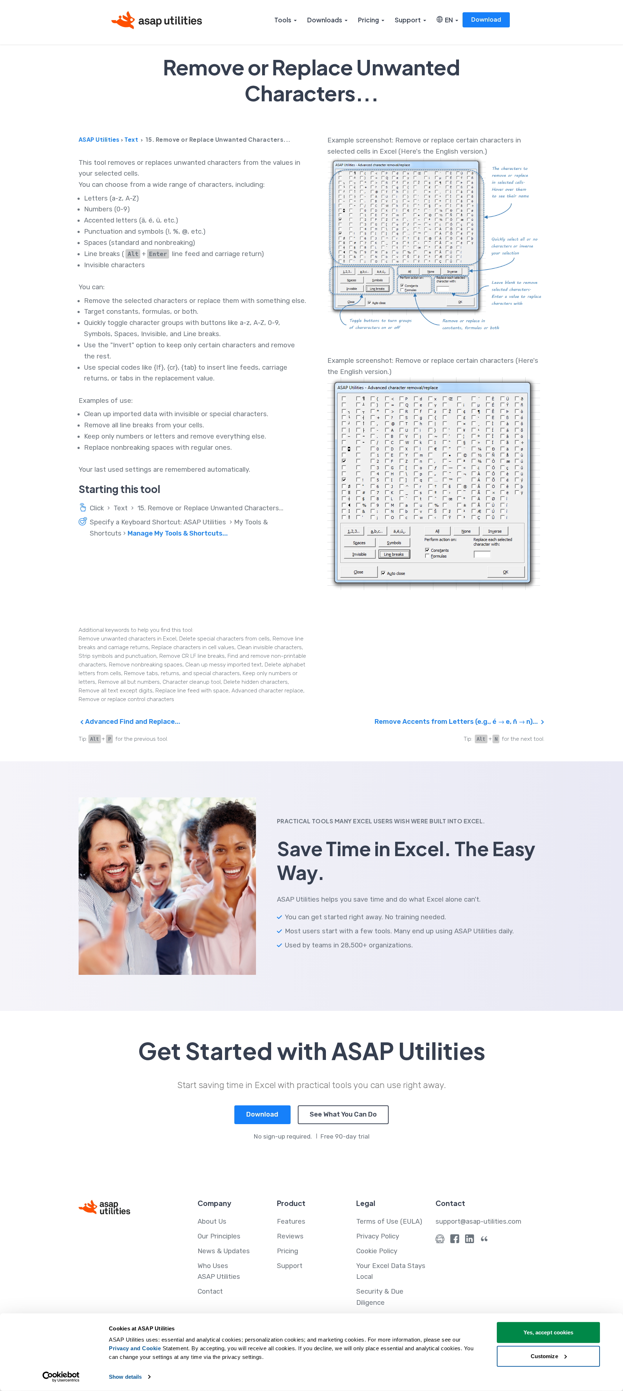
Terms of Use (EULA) (389, 1221)
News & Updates (224, 1251)
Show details (125, 1377)
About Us (212, 1221)
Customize (544, 1356)
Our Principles (219, 1236)
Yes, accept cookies (548, 1332)
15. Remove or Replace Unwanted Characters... (210, 508)
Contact (210, 1291)
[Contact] (440, 1240)
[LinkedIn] (469, 1240)
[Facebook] (454, 1240)
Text (131, 139)
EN (448, 20)
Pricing (368, 20)
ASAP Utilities (99, 139)
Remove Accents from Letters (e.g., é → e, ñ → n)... (457, 722)
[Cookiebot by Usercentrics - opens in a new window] (61, 1377)
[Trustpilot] (484, 1240)
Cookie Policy (376, 1251)
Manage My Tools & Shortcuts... (178, 533)
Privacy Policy (377, 1236)
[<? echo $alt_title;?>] (435, 245)
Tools (282, 20)
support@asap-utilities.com (478, 1221)
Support (408, 20)
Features (291, 1221)
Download (486, 19)
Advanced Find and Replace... (132, 722)
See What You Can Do (343, 1114)
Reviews (290, 1236)
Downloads (324, 20)
